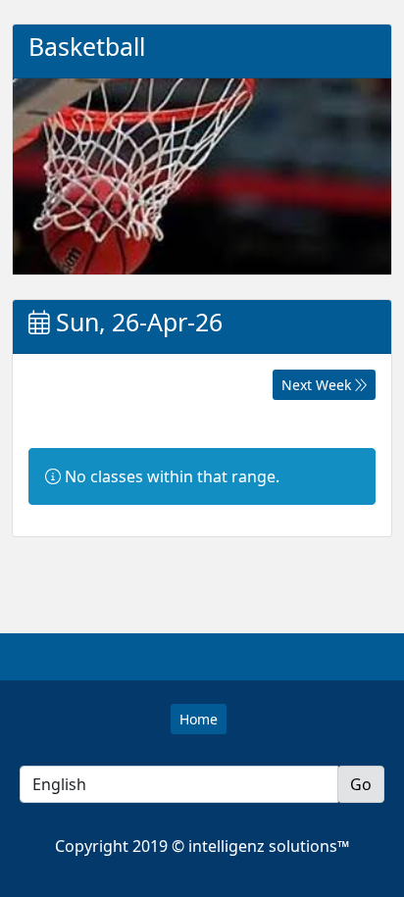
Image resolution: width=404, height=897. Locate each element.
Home (198, 719)
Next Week (318, 384)
